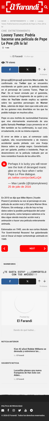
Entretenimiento (19, 30)
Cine (4, 30)
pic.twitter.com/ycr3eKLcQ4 (24, 177)
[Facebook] (8, 410)
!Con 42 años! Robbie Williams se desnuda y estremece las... (30, 350)
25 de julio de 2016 (19, 186)
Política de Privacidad (11, 406)
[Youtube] (25, 410)
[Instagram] (14, 410)
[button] (3, 7)
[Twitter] (19, 410)
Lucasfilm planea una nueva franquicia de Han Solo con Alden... (28, 372)
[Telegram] (31, 410)
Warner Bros (10, 264)
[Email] (2, 410)
